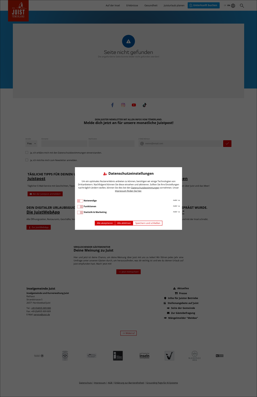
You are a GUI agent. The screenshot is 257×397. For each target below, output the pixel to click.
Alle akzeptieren (105, 223)
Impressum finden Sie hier (128, 190)
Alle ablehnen (124, 223)
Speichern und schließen (147, 223)
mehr (175, 200)
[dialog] (128, 198)
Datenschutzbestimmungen (145, 187)
